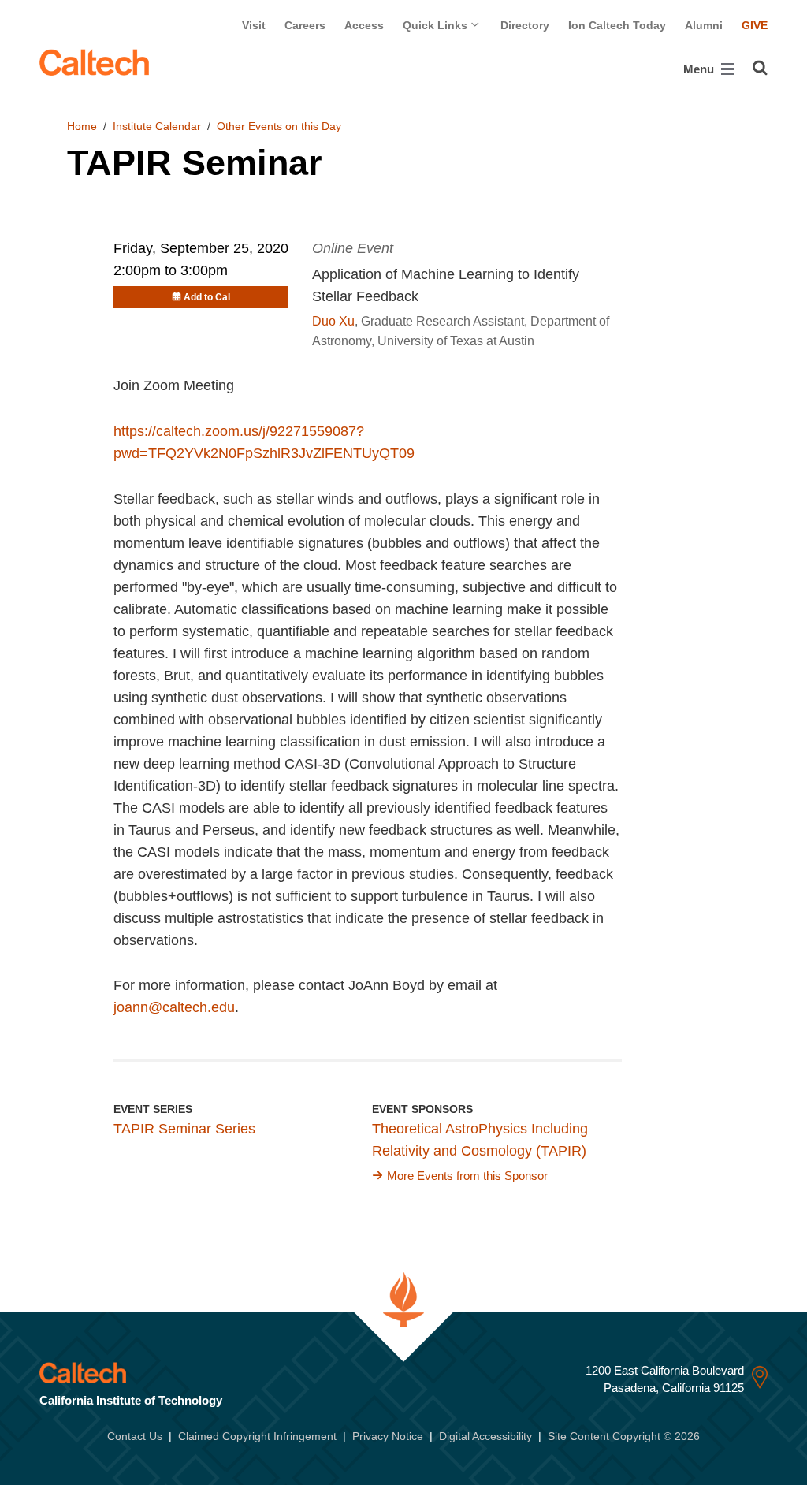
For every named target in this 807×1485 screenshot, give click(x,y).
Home (82, 126)
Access (364, 25)
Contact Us (134, 1436)
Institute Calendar (157, 126)
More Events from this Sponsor (467, 1175)
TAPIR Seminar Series (184, 1129)
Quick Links (436, 25)
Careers (304, 25)
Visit (254, 25)
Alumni (704, 25)
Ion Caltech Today (617, 25)
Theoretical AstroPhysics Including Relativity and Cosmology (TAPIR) (480, 1140)
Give (755, 25)
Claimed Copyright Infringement (257, 1436)
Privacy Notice (387, 1436)
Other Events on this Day (279, 126)
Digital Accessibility (485, 1436)
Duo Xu (333, 321)
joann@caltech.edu (174, 1007)
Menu (700, 69)
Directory (524, 25)
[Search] (760, 68)
